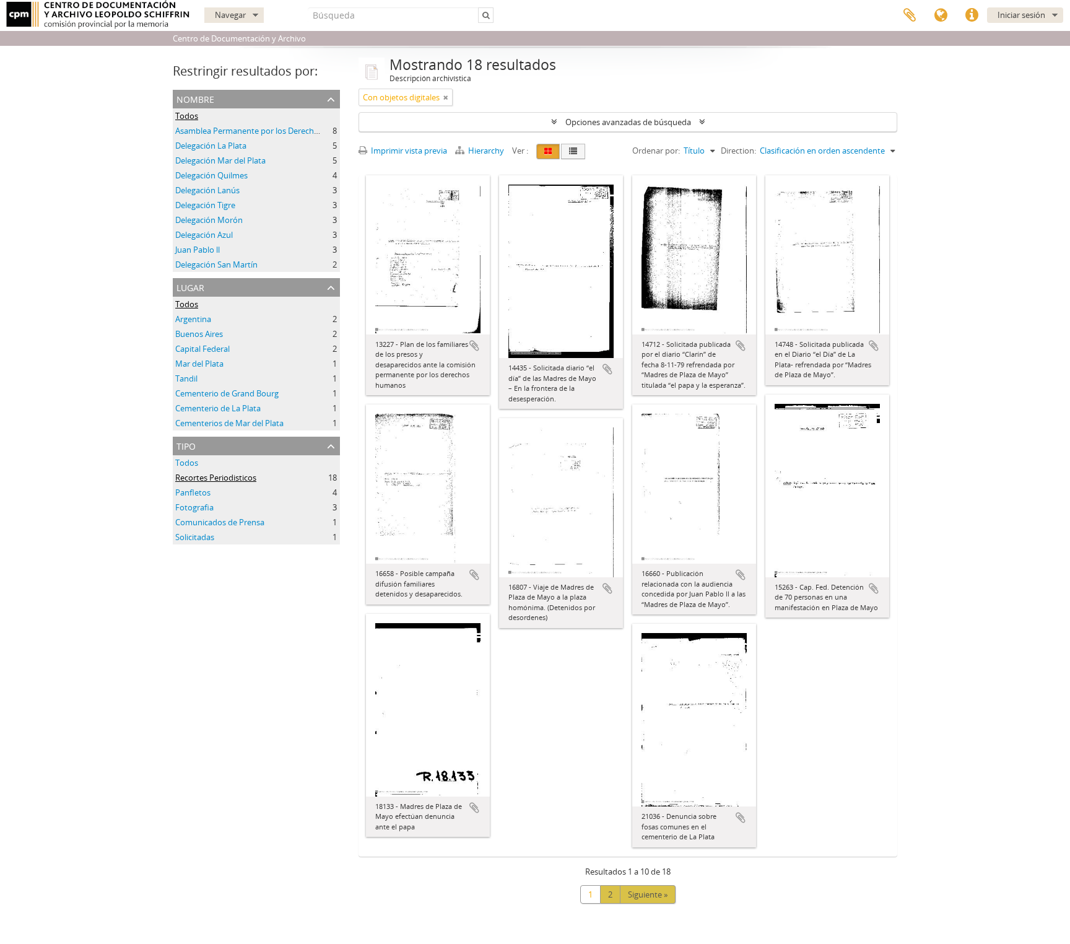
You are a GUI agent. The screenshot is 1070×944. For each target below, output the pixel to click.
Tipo (186, 445)
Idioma (940, 15)
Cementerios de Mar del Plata (229, 423)
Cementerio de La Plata (218, 408)
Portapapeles (909, 15)
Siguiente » (648, 894)
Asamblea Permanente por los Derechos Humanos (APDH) (282, 130)
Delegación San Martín (216, 264)
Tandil (186, 378)
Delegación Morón (209, 219)
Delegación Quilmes (211, 175)
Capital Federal (202, 348)
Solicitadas (194, 537)
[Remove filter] (445, 97)
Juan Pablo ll (197, 249)
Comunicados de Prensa (219, 522)
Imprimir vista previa (408, 150)
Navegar (230, 14)
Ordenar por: (656, 150)
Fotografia (194, 507)
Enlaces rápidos (971, 15)
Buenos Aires (199, 333)
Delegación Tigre (205, 205)
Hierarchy (486, 150)
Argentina (193, 319)
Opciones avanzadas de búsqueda (628, 122)
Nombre (195, 98)
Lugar (190, 286)
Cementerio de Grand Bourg (227, 393)
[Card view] (548, 151)
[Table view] (573, 151)
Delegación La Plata (210, 145)
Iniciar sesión (1021, 14)
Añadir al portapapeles (474, 345)
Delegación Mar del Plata (220, 160)
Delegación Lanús (207, 190)
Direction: (738, 150)
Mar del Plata (199, 363)
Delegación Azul (204, 234)
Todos (186, 115)
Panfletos (193, 492)
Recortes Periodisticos (215, 477)
